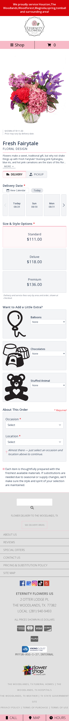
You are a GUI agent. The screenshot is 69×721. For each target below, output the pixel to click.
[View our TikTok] (40, 585)
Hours (59, 717)
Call (12, 717)
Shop (19, 45)
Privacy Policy (10, 707)
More (7, 166)
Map (35, 717)
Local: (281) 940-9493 (34, 611)
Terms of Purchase (35, 707)
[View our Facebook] (22, 585)
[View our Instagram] (34, 585)
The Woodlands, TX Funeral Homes (31, 684)
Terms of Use (59, 707)
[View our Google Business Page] (28, 585)
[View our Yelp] (46, 585)
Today (37, 190)
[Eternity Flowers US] (34, 36)
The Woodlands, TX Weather (19, 695)
